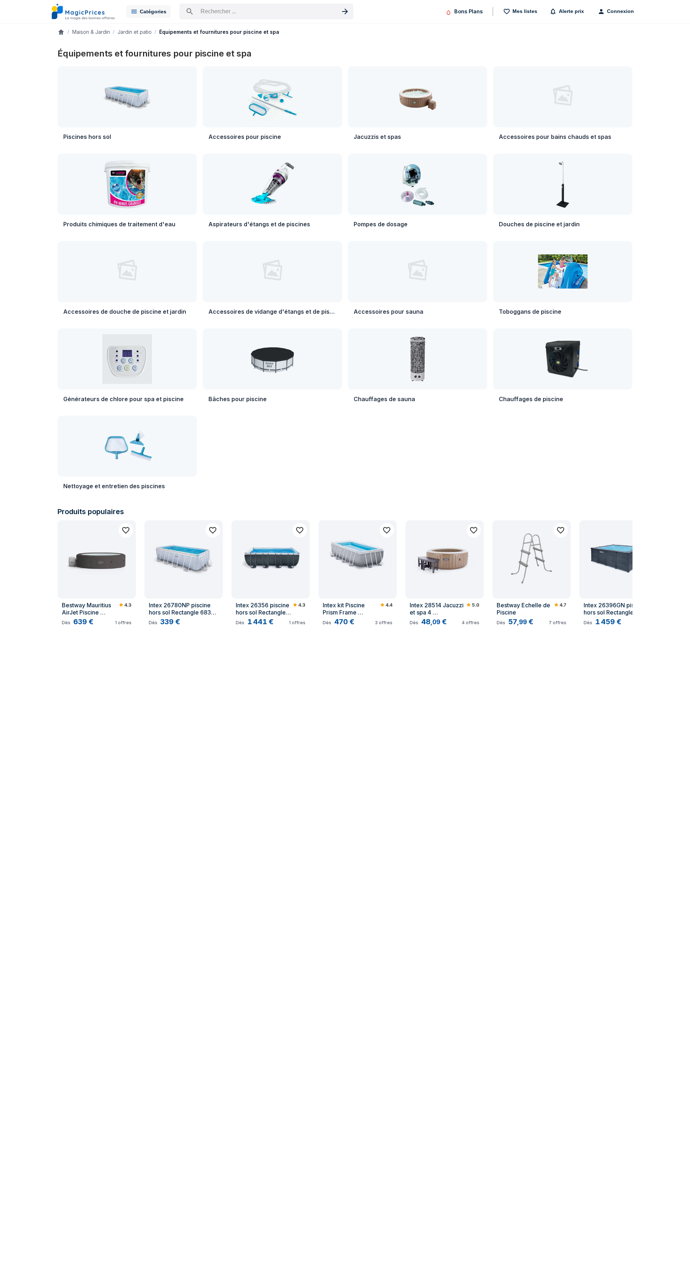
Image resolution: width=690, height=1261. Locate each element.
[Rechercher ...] (266, 11)
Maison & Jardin (91, 32)
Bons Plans (468, 11)
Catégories (153, 11)
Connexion (620, 11)
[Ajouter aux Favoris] (126, 530)
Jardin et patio (135, 32)
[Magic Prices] (83, 11)
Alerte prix (571, 11)
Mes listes (524, 11)
